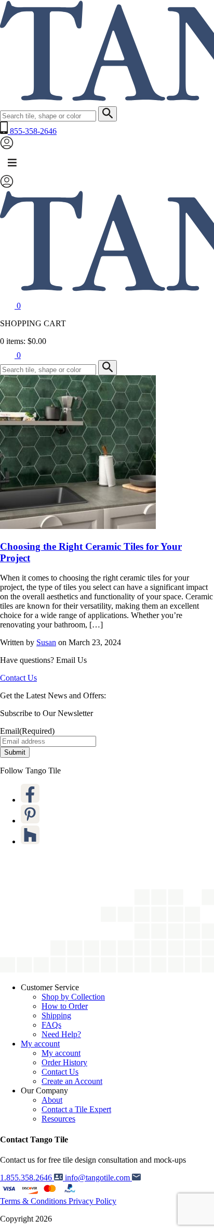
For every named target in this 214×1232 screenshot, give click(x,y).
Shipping (56, 1015)
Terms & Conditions (34, 1201)
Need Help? (61, 1034)
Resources (58, 1118)
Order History (64, 1062)
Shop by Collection (73, 996)
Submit (14, 752)
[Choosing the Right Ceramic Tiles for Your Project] (78, 526)
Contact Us (18, 677)
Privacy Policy (92, 1201)
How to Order (65, 1006)
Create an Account (72, 1081)
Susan (46, 642)
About (52, 1099)
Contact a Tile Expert (76, 1109)
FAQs (51, 1024)
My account (40, 1043)
